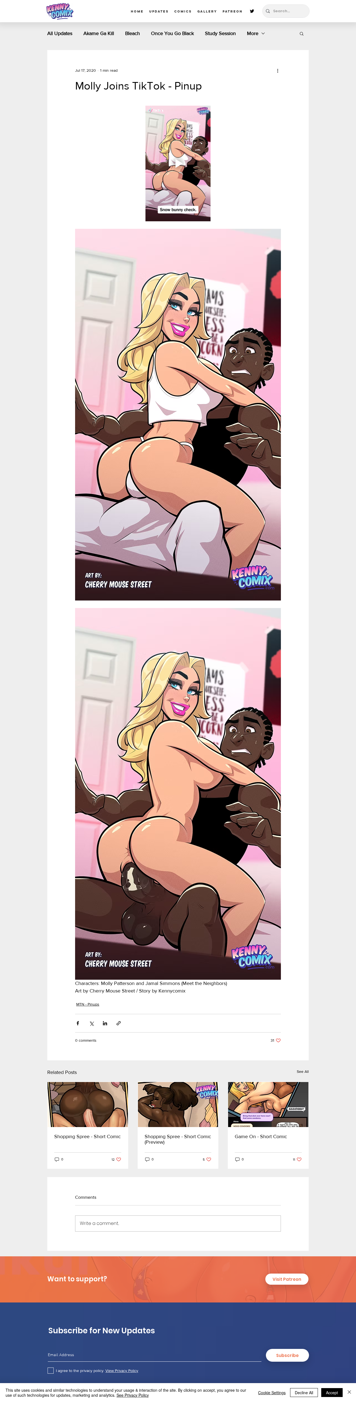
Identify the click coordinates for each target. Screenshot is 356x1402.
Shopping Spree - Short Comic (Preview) (178, 1139)
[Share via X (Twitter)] (91, 1023)
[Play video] (178, 163)
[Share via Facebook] (77, 1023)
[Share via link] (118, 1023)
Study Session (220, 33)
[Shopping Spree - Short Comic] (88, 1104)
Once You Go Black (172, 33)
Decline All (304, 1392)
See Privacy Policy (133, 1395)
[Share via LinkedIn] (105, 1023)
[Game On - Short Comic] (268, 1104)
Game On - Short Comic (261, 1136)
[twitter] (252, 11)
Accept (332, 1392)
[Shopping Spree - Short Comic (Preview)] (178, 1104)
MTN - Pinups (87, 1004)
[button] (301, 33)
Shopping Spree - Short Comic (87, 1136)
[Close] (349, 1393)
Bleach (132, 33)
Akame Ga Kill (98, 33)
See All (303, 1071)
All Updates (59, 33)
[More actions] (277, 70)
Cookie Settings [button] (272, 1392)
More (252, 33)
